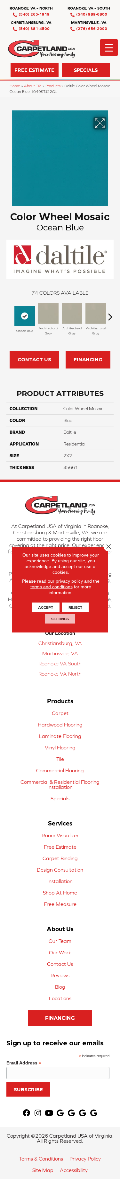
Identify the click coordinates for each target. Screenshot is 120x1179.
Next (110, 313)
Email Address (23, 1063)
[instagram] (38, 1113)
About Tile (33, 86)
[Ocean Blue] (24, 316)
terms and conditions (51, 586)
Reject (75, 607)
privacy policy (69, 580)
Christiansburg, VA (60, 643)
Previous (9, 313)
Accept (45, 607)
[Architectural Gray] (48, 313)
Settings (60, 618)
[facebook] (26, 1113)
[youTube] (49, 1113)
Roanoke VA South (60, 663)
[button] (35, 70)
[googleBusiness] (60, 1113)
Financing (88, 359)
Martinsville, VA (60, 653)
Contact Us (34, 359)
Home (15, 86)
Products (52, 86)
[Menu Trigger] (109, 47)
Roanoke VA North (60, 674)
